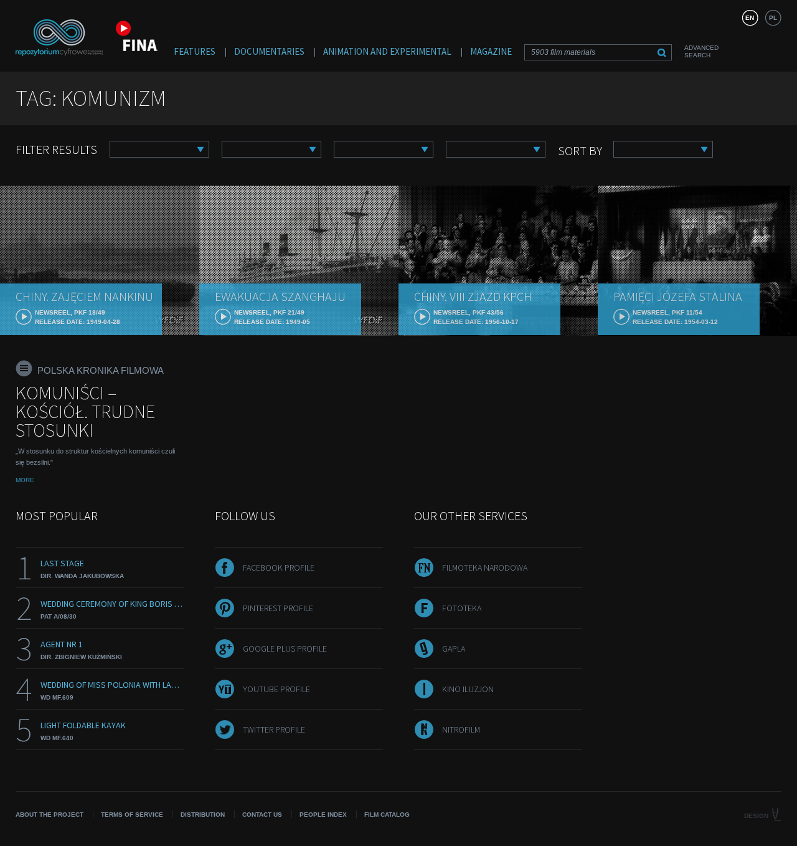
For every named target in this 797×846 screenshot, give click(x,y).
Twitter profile (274, 729)
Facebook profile (278, 567)
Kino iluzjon (468, 689)
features (194, 51)
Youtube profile (276, 689)
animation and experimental (387, 51)
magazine (491, 51)
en (749, 17)
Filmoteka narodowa (484, 567)
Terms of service (132, 814)
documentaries (269, 51)
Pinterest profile (278, 608)
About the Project (49, 814)
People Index (323, 814)
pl (773, 17)
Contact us (262, 814)
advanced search (701, 51)
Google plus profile (285, 648)
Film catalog (387, 814)
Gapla (453, 648)
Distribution (203, 814)
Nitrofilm (461, 729)
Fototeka (461, 608)
